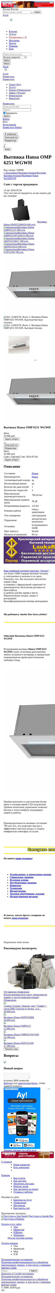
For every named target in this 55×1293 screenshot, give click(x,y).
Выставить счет (21, 1208)
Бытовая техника (27, 172)
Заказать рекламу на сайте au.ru (20, 1150)
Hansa (35, 476)
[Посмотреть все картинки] (35, 360)
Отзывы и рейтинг (23, 1192)
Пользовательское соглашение (17, 1259)
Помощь (5, 1175)
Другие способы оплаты (20, 1238)
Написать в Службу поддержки (17, 1273)
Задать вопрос (11, 439)
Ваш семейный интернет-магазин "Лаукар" (26, 570)
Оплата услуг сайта (11, 1224)
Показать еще (11, 1049)
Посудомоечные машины (23, 882)
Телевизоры (16, 888)
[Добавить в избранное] (5, 442)
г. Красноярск (11, 172)
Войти (6, 119)
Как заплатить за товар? (25, 1189)
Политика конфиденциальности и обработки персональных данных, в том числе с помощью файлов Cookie (26, 1265)
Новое (35, 473)
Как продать (19, 1181)
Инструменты (18, 891)
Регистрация (9, 124)
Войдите (8, 1083)
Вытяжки (27, 175)
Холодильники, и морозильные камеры (30, 874)
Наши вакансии (21, 1164)
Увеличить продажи (23, 1183)
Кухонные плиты (19, 880)
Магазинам (19, 1205)
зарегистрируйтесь (27, 1083)
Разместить (8, 76)
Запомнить (11, 113)
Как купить (19, 1178)
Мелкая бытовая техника (24, 896)
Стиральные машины (21, 877)
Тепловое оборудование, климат (27, 893)
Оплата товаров (9, 1243)
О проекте (6, 1162)
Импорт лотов (20, 1186)
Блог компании (21, 1167)
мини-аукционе (23, 858)
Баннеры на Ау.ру (22, 1200)
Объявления (19, 1202)
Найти (6, 60)
